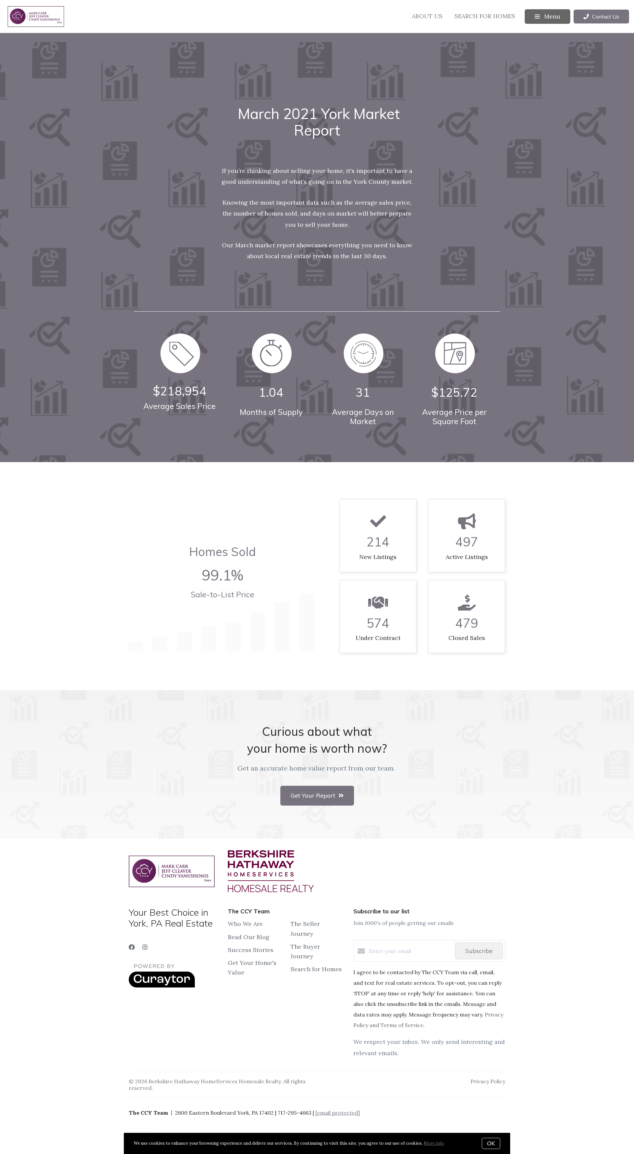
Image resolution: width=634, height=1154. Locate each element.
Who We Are (245, 924)
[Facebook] (132, 947)
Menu (551, 16)
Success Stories (250, 950)
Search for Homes (484, 16)
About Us (427, 16)
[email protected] (337, 1112)
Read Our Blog (248, 937)
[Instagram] (145, 947)
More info (434, 1143)
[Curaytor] (162, 985)
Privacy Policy (488, 1081)
